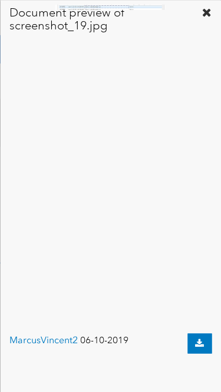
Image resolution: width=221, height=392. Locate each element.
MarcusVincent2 (43, 339)
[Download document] (199, 343)
